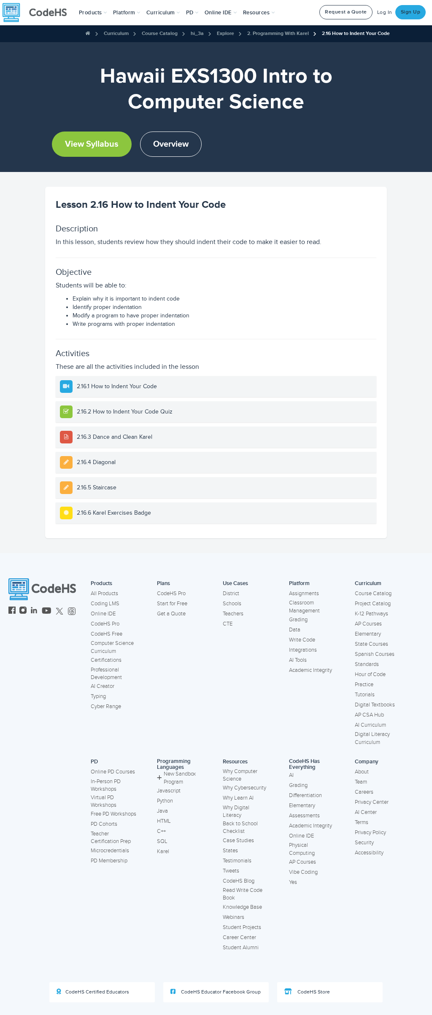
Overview (171, 144)
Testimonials (237, 860)
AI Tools (298, 660)
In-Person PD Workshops (106, 785)
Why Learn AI (238, 798)
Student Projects (242, 927)
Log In (384, 12)
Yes (293, 882)
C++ (161, 831)
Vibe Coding (303, 872)
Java (162, 811)
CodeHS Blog (238, 881)
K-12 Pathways (371, 613)
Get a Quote (171, 613)
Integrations (303, 650)
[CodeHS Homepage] (38, 12)
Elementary (368, 634)
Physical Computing (302, 849)
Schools (232, 603)
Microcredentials (110, 850)
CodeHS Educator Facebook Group (220, 992)
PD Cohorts (104, 824)
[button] (93, 12)
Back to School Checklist (240, 827)
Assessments (304, 815)
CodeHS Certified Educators (97, 992)
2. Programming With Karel (278, 33)
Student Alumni (241, 947)
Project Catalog (373, 603)
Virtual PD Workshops (103, 801)
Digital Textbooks (375, 704)
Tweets (231, 870)
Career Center (239, 937)
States (230, 850)
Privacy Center (372, 802)
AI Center (366, 812)
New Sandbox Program (180, 778)
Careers (364, 792)
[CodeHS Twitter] (59, 611)
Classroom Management (304, 606)
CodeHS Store (313, 992)
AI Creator (102, 686)
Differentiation (305, 795)
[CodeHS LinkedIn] (34, 611)
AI (291, 775)
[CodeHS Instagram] (23, 611)
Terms (361, 822)
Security (364, 842)
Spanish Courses (374, 654)
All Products (104, 593)
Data (294, 629)
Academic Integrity (310, 670)
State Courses (371, 644)
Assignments (304, 593)
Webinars (233, 917)
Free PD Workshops (113, 814)
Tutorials (365, 694)
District (231, 593)
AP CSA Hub (369, 715)
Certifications (106, 660)
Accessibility (369, 852)
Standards (367, 664)
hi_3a (197, 33)
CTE (227, 623)
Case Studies (238, 840)
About (362, 771)
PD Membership (109, 860)
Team (361, 782)
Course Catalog (160, 33)
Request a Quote (346, 12)
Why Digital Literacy (236, 811)
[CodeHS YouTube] (46, 611)
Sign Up (411, 12)
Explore (225, 33)
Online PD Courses (113, 771)
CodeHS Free (106, 634)
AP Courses (368, 623)
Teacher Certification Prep (111, 837)
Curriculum (116, 33)
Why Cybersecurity (244, 787)
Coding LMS (105, 603)
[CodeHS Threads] (72, 611)
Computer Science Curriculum (112, 647)
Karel (163, 851)
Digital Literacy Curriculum (372, 738)
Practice (364, 684)
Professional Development (106, 673)
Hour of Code (370, 674)
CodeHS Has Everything (304, 764)
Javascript (169, 790)
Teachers (233, 613)
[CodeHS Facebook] (12, 611)
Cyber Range (106, 706)
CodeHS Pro (105, 623)
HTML (164, 821)
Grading (298, 619)
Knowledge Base (242, 907)
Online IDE (103, 613)
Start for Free (172, 603)
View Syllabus (92, 144)
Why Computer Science (240, 775)
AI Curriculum (370, 725)
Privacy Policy (370, 832)
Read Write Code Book (242, 894)
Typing (98, 696)
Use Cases (235, 583)
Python (165, 801)
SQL (162, 841)
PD (94, 762)
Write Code (302, 639)
